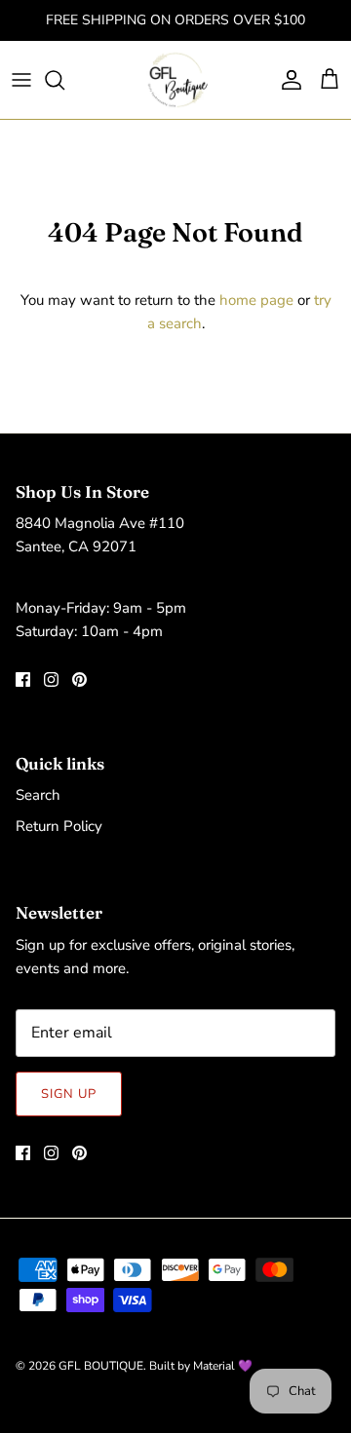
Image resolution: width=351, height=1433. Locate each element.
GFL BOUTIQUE (100, 1366)
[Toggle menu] (21, 79)
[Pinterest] (79, 679)
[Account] (286, 79)
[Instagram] (51, 679)
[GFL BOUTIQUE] (176, 80)
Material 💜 (223, 1366)
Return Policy (59, 826)
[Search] (64, 79)
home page (256, 300)
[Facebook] (23, 679)
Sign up (69, 1094)
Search (38, 795)
